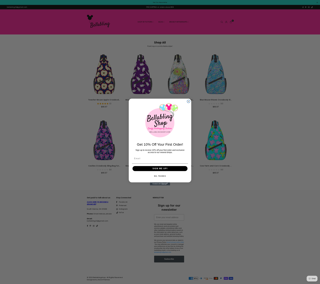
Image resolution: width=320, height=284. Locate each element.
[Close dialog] (188, 101)
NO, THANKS (160, 176)
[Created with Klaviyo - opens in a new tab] (160, 183)
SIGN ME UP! (160, 168)
